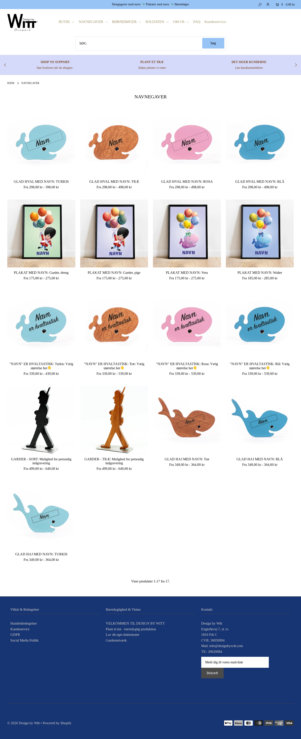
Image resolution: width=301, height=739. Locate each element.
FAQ (196, 22)
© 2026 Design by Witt (23, 723)
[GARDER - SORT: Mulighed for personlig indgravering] (41, 420)
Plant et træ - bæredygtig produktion (131, 629)
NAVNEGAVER (91, 22)
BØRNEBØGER (124, 22)
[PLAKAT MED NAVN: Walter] (260, 234)
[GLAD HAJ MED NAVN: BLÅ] (260, 420)
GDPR (15, 634)
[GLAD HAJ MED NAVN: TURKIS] (41, 515)
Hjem (10, 83)
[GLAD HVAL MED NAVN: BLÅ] (260, 142)
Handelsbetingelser (23, 623)
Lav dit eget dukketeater (122, 634)
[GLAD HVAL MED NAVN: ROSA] (187, 142)
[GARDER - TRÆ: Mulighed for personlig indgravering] (114, 420)
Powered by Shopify (57, 723)
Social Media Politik (24, 640)
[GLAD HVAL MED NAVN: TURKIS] (41, 142)
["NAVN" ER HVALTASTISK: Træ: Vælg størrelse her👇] (114, 325)
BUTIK (65, 22)
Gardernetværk (116, 640)
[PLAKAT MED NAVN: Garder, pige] (114, 234)
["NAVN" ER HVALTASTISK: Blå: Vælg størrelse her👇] (260, 325)
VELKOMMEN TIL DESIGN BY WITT (135, 623)
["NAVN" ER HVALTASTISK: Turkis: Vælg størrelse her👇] (41, 325)
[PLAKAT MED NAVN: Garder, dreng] (41, 234)
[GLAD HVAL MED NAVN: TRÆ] (114, 142)
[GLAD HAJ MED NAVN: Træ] (187, 420)
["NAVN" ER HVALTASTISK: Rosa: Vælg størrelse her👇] (187, 325)
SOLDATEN (155, 22)
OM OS (179, 22)
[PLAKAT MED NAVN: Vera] (187, 234)
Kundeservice (215, 22)
